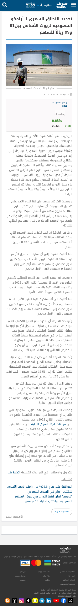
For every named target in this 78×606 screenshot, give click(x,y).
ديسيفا (23, 580)
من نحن (23, 571)
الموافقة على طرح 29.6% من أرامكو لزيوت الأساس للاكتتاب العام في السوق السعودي (39, 489)
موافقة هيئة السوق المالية (49, 424)
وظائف (47, 580)
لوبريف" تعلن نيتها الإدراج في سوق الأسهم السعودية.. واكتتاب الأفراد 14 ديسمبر (43, 499)
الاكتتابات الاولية (61, 511)
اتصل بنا (71, 576)
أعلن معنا (46, 576)
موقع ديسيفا (20, 576)
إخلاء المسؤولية (43, 571)
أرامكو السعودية (59, 104)
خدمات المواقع (69, 580)
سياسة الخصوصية (67, 584)
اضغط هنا (14, 472)
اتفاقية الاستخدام (67, 571)
